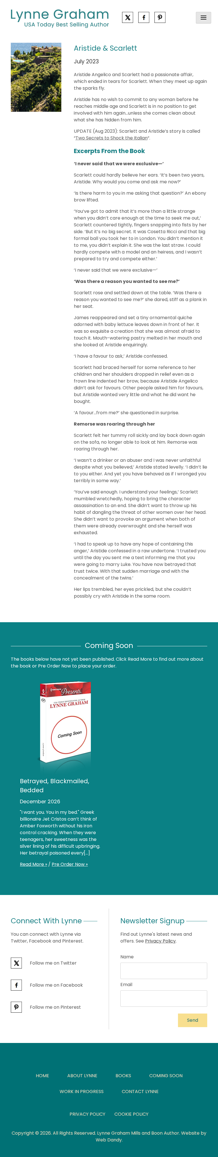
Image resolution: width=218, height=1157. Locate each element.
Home (42, 1075)
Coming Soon (166, 1075)
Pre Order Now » (70, 864)
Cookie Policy (131, 1114)
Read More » (33, 864)
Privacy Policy (160, 941)
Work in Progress (82, 1091)
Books (123, 1075)
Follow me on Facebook (56, 985)
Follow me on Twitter (53, 963)
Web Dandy (109, 1140)
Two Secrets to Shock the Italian (112, 138)
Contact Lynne (140, 1091)
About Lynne (82, 1075)
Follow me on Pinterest (55, 1007)
